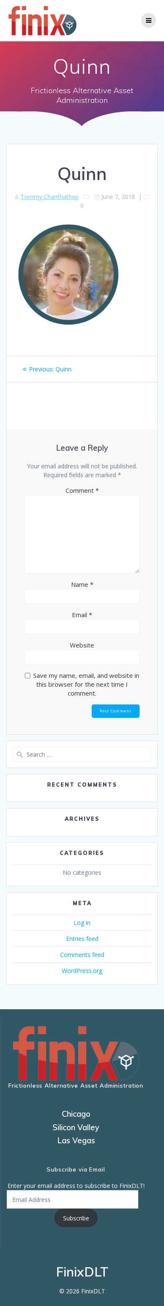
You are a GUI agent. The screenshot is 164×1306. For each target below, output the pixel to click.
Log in (82, 923)
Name (82, 584)
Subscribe (76, 1218)
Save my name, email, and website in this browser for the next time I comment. (86, 684)
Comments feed (82, 955)
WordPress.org (82, 971)
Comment (82, 490)
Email (82, 614)
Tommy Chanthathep (50, 197)
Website (82, 645)
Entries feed (82, 939)
